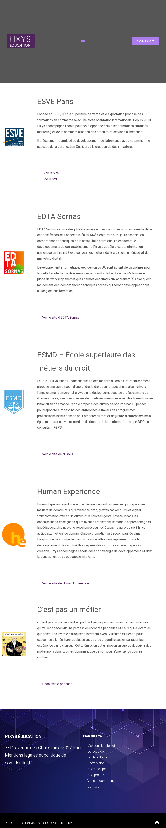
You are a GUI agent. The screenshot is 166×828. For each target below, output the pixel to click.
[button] (83, 41)
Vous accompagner (101, 781)
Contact (93, 786)
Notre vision (95, 763)
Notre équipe (96, 769)
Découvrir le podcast (57, 684)
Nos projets (95, 775)
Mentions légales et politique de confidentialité (101, 751)
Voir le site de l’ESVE (51, 176)
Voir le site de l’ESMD (57, 454)
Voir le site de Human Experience (65, 583)
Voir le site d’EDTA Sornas (60, 317)
